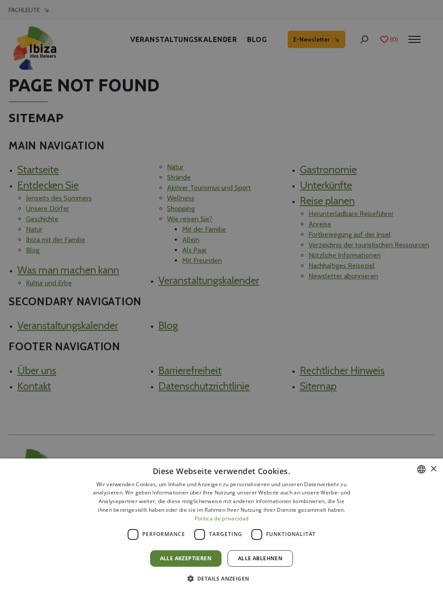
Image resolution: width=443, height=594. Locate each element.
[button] (222, 578)
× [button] (433, 469)
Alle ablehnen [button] (260, 558)
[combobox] (421, 469)
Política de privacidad (222, 518)
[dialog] (221, 526)
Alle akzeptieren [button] (186, 558)
